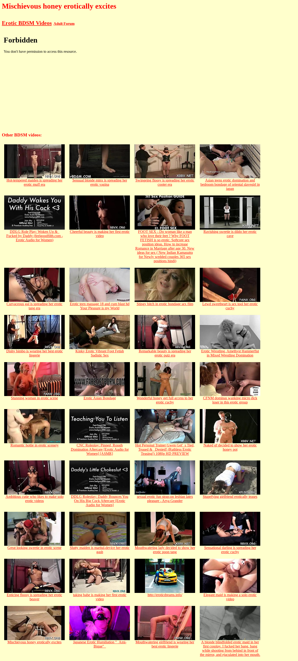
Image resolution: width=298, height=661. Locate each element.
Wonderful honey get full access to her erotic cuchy (165, 400)
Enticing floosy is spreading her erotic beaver (34, 597)
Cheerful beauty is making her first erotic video (100, 234)
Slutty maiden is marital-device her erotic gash (100, 550)
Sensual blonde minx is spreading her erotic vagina (99, 182)
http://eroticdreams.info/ (165, 595)
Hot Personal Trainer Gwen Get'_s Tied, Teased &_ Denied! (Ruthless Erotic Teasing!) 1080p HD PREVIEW (164, 449)
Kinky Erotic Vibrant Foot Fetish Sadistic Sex (99, 353)
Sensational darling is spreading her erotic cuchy (230, 550)
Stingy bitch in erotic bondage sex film (165, 304)
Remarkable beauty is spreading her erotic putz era (165, 353)
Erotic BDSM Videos (27, 23)
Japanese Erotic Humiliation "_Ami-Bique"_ (99, 644)
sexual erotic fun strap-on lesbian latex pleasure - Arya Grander (165, 499)
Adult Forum (64, 24)
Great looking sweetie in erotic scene (34, 548)
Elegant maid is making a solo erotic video (230, 597)
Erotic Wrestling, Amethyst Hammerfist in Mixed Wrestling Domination (230, 353)
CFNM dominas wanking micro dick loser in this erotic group (230, 400)
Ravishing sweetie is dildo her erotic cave (230, 234)
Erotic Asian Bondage (100, 398)
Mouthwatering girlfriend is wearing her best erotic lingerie (164, 644)
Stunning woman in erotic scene (34, 398)
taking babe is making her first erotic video (99, 597)
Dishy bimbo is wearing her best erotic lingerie (34, 353)
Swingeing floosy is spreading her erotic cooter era (164, 182)
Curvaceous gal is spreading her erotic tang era (34, 306)
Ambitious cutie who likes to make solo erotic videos (35, 499)
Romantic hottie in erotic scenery (34, 445)
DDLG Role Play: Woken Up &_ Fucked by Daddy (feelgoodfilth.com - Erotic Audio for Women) (34, 236)
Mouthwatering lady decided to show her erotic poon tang (165, 550)
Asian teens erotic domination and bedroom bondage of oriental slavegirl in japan (230, 184)
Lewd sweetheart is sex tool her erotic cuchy (230, 306)
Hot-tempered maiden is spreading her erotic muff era (34, 182)
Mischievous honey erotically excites (34, 642)
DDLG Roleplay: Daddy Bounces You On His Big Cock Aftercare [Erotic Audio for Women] (99, 501)
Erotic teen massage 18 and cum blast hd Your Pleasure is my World (99, 306)
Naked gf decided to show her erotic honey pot (230, 447)
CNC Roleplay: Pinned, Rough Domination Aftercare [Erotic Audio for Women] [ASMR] (100, 449)
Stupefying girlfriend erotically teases (230, 497)
